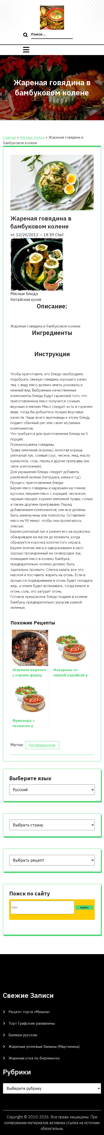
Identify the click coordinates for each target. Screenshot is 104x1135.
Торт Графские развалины (31, 1023)
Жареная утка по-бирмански (33, 1058)
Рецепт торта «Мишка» (29, 1011)
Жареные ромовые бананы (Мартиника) (44, 1046)
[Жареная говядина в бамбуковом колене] (37, 263)
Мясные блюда (32, 137)
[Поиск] (26, 35)
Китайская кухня (42, 745)
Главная (9, 137)
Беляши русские (22, 1035)
